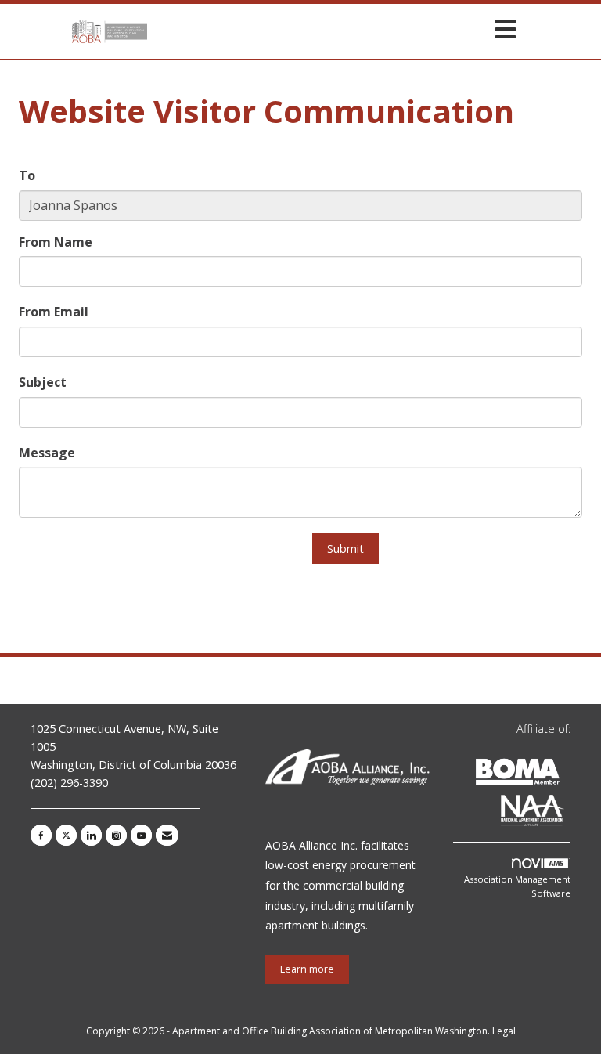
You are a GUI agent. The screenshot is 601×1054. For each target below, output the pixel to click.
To (27, 175)
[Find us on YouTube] (141, 835)
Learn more (307, 969)
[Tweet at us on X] (66, 835)
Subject (43, 382)
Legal (504, 1031)
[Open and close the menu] (336, 28)
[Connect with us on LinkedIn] (91, 835)
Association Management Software (517, 886)
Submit (345, 548)
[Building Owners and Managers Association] (567, 813)
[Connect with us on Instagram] (116, 835)
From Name (55, 242)
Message (47, 452)
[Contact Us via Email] (167, 835)
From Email (53, 311)
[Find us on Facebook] (41, 835)
